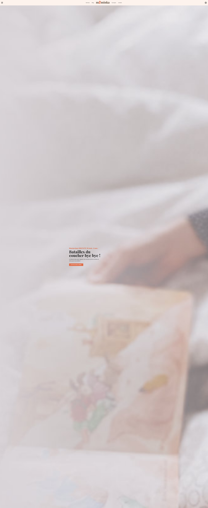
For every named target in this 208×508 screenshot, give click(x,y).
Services (88, 2)
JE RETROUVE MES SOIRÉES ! (76, 264)
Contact (120, 2)
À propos (114, 2)
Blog (93, 2)
